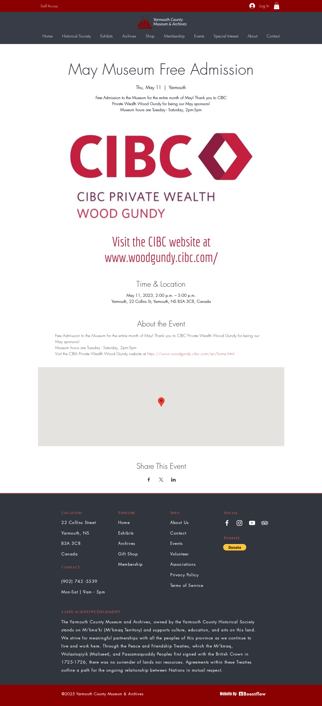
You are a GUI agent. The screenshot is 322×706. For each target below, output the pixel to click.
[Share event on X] (161, 480)
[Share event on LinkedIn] (173, 480)
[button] (276, 5)
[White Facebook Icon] (227, 523)
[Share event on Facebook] (148, 480)
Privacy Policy (184, 574)
